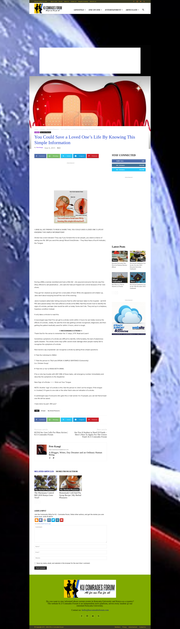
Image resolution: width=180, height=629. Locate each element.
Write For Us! (93, 1)
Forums (60, 1)
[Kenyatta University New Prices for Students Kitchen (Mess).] (120, 256)
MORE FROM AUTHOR (67, 471)
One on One (94, 10)
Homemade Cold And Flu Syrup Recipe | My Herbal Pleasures (70, 495)
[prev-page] (35, 502)
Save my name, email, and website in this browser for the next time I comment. (63, 563)
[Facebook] (133, 1)
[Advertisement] (90, 29)
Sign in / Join (54, 1)
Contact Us (142, 627)
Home (36, 129)
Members (117, 627)
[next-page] (116, 292)
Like (143, 161)
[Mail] (140, 1)
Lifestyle (79, 10)
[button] (143, 10)
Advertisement (133, 627)
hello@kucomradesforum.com (95, 610)
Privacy (124, 627)
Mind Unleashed (117, 280)
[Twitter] (144, 1)
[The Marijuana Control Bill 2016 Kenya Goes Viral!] (45, 483)
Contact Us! (73, 1)
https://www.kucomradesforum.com (59, 449)
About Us (66, 1)
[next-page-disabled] (39, 502)
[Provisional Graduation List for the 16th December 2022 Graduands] (138, 277)
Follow (141, 165)
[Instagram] (137, 1)
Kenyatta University (83, 1)
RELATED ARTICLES (44, 471)
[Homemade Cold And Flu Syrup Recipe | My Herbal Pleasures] (70, 483)
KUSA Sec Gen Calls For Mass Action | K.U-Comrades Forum (51, 433)
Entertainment (113, 10)
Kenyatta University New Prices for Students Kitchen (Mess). (119, 265)
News (114, 260)
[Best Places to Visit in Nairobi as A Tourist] (120, 277)
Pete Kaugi (39, 147)
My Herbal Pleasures (53, 129)
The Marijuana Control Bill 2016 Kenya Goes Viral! (44, 495)
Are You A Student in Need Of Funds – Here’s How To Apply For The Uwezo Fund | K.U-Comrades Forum (90, 434)
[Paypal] (54, 458)
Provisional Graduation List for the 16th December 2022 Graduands (138, 286)
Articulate (131, 10)
